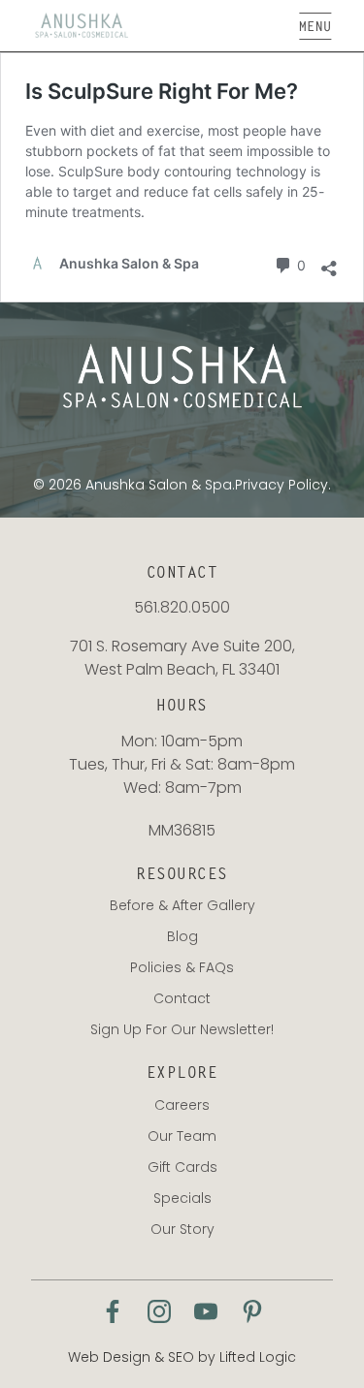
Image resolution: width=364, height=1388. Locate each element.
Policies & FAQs (182, 967)
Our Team (182, 1136)
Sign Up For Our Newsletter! (182, 1029)
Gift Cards (182, 1167)
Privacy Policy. (283, 484)
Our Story (182, 1229)
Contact (182, 998)
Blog (182, 936)
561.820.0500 (182, 607)
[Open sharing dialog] (329, 263)
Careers (182, 1105)
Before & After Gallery (182, 905)
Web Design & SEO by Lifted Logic (182, 1357)
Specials (182, 1198)
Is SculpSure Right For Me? (161, 91)
